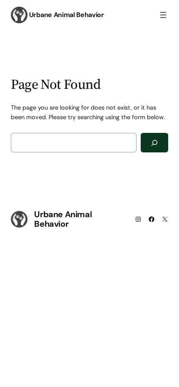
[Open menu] (163, 15)
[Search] (155, 142)
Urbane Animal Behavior (66, 14)
